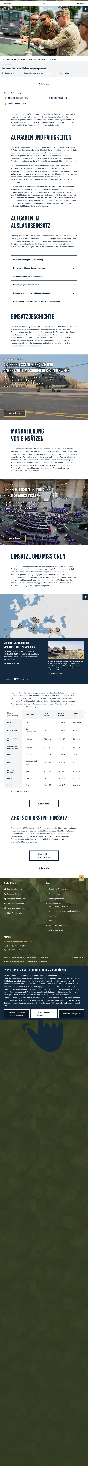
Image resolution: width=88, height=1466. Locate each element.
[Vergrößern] (81, 656)
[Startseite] (4, 59)
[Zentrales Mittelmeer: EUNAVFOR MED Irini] (33, 628)
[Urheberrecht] (85, 9)
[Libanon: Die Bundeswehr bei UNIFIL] (50, 630)
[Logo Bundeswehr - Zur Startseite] (44, 3)
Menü (8, 3)
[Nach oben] (81, 878)
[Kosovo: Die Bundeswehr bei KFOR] (37, 621)
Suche (79, 3)
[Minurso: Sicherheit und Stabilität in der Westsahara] (8, 637)
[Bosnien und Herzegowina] (34, 619)
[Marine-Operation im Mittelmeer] (20, 626)
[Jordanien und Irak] (58, 630)
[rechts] (85, 749)
